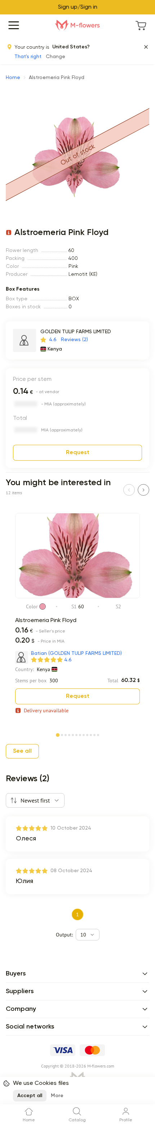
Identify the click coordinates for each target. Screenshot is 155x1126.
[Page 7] (80, 734)
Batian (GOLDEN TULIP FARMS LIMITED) (76, 653)
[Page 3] (66, 734)
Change (55, 56)
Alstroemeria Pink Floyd (45, 620)
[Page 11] (94, 734)
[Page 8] (84, 734)
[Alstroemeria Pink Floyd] (77, 597)
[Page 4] (69, 734)
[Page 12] (98, 734)
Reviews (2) (74, 339)
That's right (27, 56)
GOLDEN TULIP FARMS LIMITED (75, 331)
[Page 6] (76, 734)
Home (13, 77)
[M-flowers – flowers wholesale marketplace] (77, 25)
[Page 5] (73, 734)
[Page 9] (87, 734)
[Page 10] (91, 734)
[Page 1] (57, 733)
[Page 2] (62, 734)
